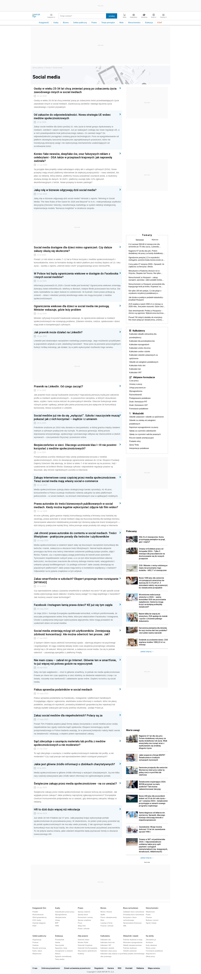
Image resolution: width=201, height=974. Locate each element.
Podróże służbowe (130, 948)
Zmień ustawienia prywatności (77, 968)
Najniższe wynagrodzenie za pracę (143, 427)
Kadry (56, 23)
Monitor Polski (83, 942)
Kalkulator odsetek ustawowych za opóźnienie (143, 356)
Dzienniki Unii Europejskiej (87, 948)
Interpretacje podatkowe (139, 448)
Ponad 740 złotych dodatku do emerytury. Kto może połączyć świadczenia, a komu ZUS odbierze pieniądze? (145, 318)
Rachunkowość (135, 395)
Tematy (48, 68)
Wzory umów (150, 948)
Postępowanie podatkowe (140, 398)
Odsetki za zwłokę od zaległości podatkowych (142, 422)
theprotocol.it (150, 954)
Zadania (35, 945)
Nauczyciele (59, 945)
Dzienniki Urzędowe (85, 945)
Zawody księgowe (39, 923)
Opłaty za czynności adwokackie (142, 431)
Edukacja (149, 23)
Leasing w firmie (106, 923)
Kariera (111, 968)
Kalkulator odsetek (107, 948)
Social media (57, 68)
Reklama (140, 968)
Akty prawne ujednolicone (87, 951)
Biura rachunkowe (130, 908)
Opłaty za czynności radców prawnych (145, 434)
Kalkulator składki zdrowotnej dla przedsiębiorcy (142, 336)
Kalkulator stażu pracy (108, 951)
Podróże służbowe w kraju (132, 940)
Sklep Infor (82, 926)
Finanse (149, 917)
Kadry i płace (37, 951)
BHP (56, 923)
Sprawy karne (83, 914)
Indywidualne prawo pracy (64, 912)
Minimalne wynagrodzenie (132, 942)
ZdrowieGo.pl (151, 940)
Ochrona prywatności (50, 968)
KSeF (159, 23)
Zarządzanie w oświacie (64, 951)
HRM (57, 926)
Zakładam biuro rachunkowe (133, 912)
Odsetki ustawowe (130, 951)
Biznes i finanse (106, 912)
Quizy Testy (134, 445)
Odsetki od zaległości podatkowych (143, 362)
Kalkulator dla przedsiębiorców (142, 341)
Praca (80, 923)
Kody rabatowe (151, 945)
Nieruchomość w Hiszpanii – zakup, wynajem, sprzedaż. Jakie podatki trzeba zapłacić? (145, 278)
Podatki (35, 912)
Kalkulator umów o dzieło (139, 351)
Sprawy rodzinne (84, 912)
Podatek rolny (135, 441)
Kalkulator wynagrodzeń (139, 345)
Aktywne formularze (144, 377)
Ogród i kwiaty (151, 923)
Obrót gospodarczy (39, 917)
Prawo (94, 23)
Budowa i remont (152, 920)
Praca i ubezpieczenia (108, 917)
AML (125, 926)
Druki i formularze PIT (138, 402)
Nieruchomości (134, 23)
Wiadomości (150, 912)
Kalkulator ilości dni (137, 365)
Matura (57, 954)
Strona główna (38, 68)
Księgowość (44, 23)
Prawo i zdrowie (83, 928)
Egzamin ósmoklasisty (63, 956)
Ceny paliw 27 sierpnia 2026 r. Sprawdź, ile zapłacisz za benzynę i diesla (146, 265)
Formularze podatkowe (138, 409)
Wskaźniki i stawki (130, 936)
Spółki (102, 914)
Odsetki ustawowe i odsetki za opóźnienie (146, 417)
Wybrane (155, 240)
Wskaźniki (138, 413)
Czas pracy (134, 381)
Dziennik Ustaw (83, 940)
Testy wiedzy (59, 959)
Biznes (66, 23)
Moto (121, 23)
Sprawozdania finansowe (132, 923)
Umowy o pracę (135, 384)
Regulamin (99, 968)
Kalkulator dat (135, 369)
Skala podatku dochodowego (133, 954)
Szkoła (57, 942)
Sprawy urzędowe (84, 920)
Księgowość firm (39, 908)
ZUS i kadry (36, 920)
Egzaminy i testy (61, 948)
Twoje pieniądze (108, 23)
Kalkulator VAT (135, 372)
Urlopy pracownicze (137, 388)
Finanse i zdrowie (106, 926)
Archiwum (149, 942)
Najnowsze (140, 240)
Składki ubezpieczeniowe (132, 945)
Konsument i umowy (85, 917)
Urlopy (57, 920)
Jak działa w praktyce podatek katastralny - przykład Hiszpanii (146, 298)
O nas (34, 968)
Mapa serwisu (154, 968)
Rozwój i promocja (39, 948)
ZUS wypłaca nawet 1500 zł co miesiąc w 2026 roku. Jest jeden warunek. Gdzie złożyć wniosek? (147, 305)
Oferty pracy (150, 956)
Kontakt (129, 968)
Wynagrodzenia (135, 391)
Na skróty (150, 936)
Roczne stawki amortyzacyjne (141, 438)
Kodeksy (81, 954)
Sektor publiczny (80, 23)
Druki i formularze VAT (138, 405)
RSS (119, 968)
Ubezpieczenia (60, 917)
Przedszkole (59, 940)
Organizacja (36, 940)
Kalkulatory (139, 330)
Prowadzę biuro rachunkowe (133, 914)
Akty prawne (83, 936)
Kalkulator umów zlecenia (140, 348)
